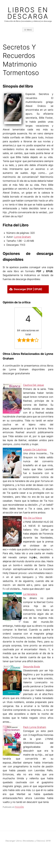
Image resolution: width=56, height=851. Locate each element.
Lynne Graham (22, 236)
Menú (29, 29)
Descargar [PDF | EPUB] (28, 289)
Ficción (19, 807)
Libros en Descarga (28, 13)
